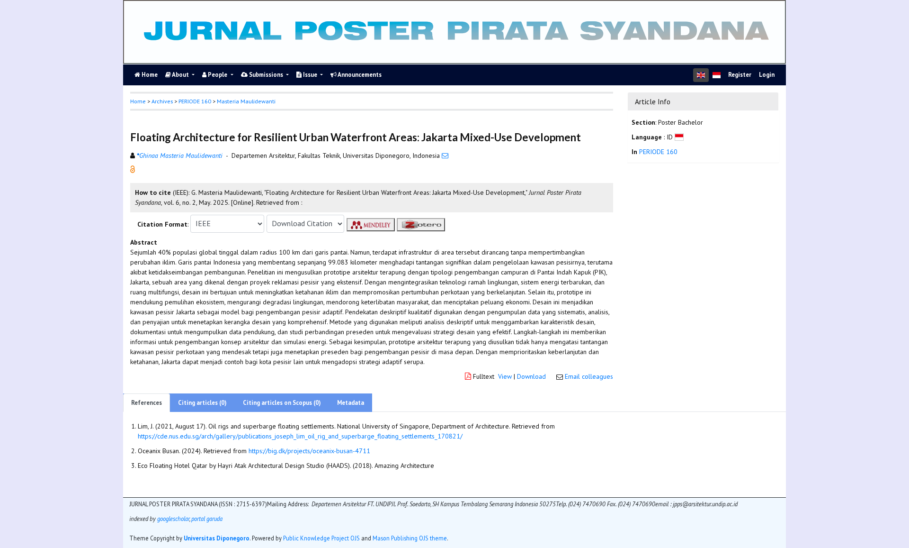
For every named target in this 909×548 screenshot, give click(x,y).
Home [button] (138, 101)
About (180, 75)
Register (739, 75)
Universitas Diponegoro (217, 538)
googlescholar (172, 518)
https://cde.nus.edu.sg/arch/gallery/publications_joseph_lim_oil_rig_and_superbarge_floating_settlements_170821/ (300, 436)
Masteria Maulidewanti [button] (246, 101)
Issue (310, 75)
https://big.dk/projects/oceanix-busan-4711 (309, 451)
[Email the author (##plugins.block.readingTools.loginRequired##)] (445, 155)
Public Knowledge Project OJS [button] (321, 538)
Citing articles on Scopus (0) (282, 403)
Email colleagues (589, 376)
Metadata (350, 403)
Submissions (266, 75)
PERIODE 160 (194, 101)
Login (767, 75)
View (505, 376)
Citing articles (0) (202, 403)
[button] (132, 168)
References (146, 403)
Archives (162, 101)
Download (531, 376)
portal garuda (207, 518)
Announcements (359, 75)
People (217, 75)
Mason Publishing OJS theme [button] (410, 538)
